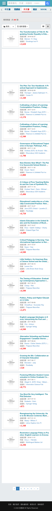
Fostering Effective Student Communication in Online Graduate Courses (34, 377)
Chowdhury (28, 305)
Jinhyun (31, 324)
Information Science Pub (34, 384)
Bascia (27, 343)
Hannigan (28, 93)
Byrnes (27, 112)
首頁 (9, 504)
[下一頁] (34, 488)
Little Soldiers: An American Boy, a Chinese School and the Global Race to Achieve (34, 261)
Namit (32, 170)
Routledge (29, 211)
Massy (27, 420)
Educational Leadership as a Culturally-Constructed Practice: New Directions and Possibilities (34, 203)
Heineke (34, 440)
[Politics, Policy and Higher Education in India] (11, 304)
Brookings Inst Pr (32, 41)
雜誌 (35, 9)
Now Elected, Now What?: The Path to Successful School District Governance (34, 165)
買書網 (21, 508)
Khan (26, 228)
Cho (26, 324)
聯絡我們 (41, 504)
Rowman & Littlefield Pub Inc (36, 114)
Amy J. (27, 440)
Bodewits (28, 401)
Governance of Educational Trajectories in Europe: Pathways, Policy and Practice (34, 146)
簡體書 (17, 9)
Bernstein (28, 362)
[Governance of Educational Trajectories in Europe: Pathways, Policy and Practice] (11, 150)
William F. (33, 420)
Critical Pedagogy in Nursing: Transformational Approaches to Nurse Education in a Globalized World (34, 242)
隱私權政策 (24, 504)
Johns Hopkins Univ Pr (34, 423)
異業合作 (33, 504)
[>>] (37, 488)
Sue (31, 247)
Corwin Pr (29, 95)
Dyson (27, 247)
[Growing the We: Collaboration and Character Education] (11, 362)
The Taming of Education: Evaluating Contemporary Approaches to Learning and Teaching (34, 281)
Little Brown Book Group (34, 269)
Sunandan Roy (39, 305)
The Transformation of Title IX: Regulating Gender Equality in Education (34, 34)
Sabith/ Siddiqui (35, 228)
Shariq (44, 228)
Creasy (27, 285)
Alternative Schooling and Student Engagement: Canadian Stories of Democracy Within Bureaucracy (34, 338)
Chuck (27, 170)
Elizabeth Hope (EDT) (38, 112)
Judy (34, 362)
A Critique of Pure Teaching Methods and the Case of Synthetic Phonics (34, 184)
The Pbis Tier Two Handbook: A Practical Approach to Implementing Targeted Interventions (34, 88)
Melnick (27, 39)
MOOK (44, 9)
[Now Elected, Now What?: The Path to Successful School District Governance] (11, 169)
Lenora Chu (29, 266)
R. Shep (34, 39)
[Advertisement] (26, 65)
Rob (32, 285)
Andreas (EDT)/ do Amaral (34, 150)
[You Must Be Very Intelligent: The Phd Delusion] (11, 401)
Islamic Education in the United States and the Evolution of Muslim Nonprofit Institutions (34, 223)
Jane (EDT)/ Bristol (31, 208)
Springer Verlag (31, 326)
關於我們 (16, 504)
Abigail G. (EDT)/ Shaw (33, 382)
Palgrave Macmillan (33, 249)
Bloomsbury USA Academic (35, 153)
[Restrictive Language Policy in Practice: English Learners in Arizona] (11, 439)
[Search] (47, 3)
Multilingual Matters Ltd (34, 442)
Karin (34, 401)
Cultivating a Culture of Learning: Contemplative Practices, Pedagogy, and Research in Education (34, 107)
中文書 (8, 9)
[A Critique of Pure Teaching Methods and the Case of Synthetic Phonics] (11, 189)
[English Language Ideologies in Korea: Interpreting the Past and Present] (11, 324)
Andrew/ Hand (29, 189)
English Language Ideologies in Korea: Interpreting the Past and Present (34, 319)
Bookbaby (29, 365)
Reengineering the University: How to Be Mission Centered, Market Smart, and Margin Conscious (34, 416)
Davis (38, 189)
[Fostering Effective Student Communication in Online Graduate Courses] (11, 381)
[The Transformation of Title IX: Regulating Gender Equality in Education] (11, 38)
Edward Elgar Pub (32, 230)
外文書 (26, 9)
